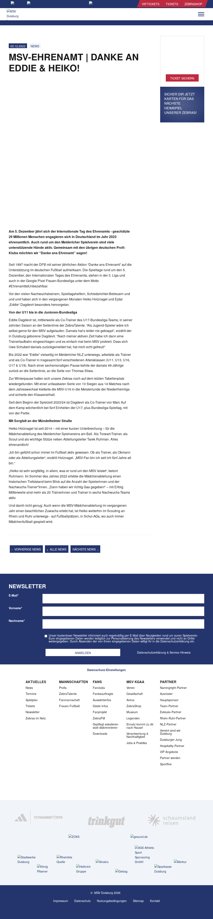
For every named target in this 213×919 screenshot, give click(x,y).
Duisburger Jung (171, 739)
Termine (31, 694)
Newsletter (33, 712)
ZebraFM (99, 718)
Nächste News (85, 549)
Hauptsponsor (169, 700)
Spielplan (32, 700)
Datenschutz (82, 901)
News (35, 46)
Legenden (133, 718)
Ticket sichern (182, 78)
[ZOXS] (73, 836)
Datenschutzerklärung (151, 652)
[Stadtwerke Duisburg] (28, 859)
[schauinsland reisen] (171, 817)
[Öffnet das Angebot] (182, 57)
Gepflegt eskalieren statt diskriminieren (105, 725)
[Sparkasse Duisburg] (165, 869)
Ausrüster (166, 694)
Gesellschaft (134, 694)
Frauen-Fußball (69, 706)
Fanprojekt (100, 712)
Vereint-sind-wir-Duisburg (170, 732)
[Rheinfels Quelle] (67, 859)
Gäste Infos (100, 706)
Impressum (60, 901)
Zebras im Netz (36, 718)
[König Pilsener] (47, 869)
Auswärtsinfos (102, 700)
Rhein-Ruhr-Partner (173, 718)
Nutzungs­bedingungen (112, 901)
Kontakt (155, 901)
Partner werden (170, 758)
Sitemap (138, 901)
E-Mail (14, 595)
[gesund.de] (139, 836)
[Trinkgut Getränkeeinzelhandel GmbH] (106, 817)
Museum (132, 712)
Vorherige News (27, 549)
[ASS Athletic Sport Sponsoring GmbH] (145, 854)
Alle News (57, 549)
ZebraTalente (68, 694)
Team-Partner (169, 706)
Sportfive (166, 764)
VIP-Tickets (150, 4)
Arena (130, 700)
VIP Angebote (169, 752)
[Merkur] (184, 861)
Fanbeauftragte (103, 694)
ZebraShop (193, 4)
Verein (130, 688)
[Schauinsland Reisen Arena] (102, 910)
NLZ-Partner (168, 724)
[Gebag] (126, 871)
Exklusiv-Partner (170, 712)
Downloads (100, 733)
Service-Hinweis (180, 652)
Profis (63, 688)
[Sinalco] (106, 861)
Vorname (15, 608)
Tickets (172, 4)
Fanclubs (99, 688)
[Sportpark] (111, 910)
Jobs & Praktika (136, 743)
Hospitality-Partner (172, 746)
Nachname (17, 620)
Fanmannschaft (69, 700)
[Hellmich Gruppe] (87, 869)
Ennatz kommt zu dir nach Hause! (140, 725)
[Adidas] (41, 817)
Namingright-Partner (173, 688)
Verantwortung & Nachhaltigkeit (137, 735)
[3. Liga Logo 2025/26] (106, 786)
